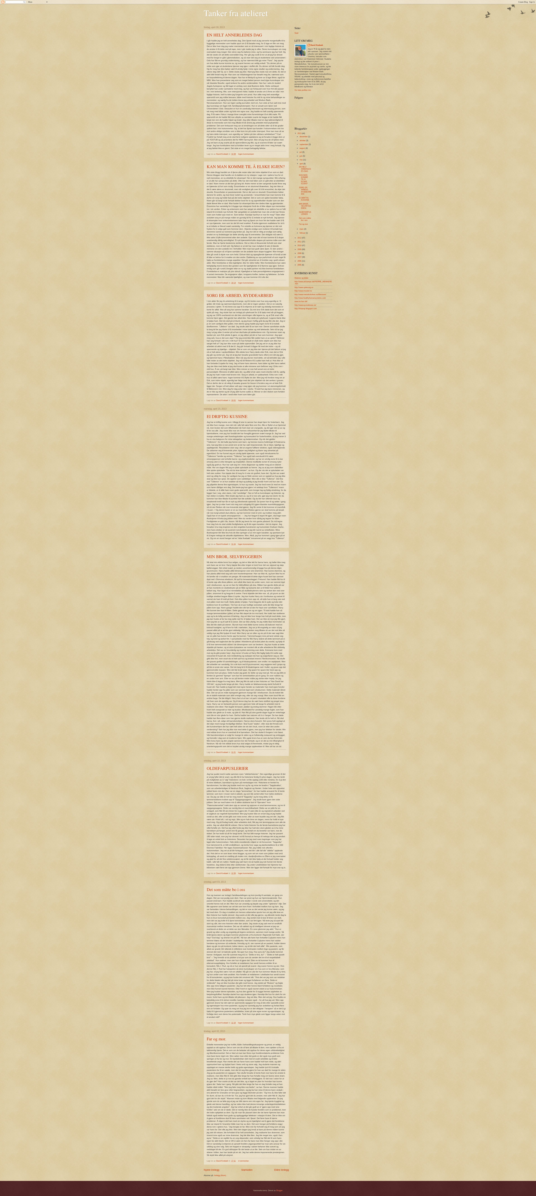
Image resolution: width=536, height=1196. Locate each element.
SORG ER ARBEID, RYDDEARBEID (240, 295)
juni (301, 156)
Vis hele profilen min (303, 90)
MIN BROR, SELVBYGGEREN (234, 556)
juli (301, 152)
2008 (299, 253)
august (303, 148)
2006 (299, 261)
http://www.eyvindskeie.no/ (305, 305)
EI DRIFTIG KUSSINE (227, 416)
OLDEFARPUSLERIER (227, 768)
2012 (299, 238)
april (301, 164)
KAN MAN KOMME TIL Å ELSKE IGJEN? (246, 166)
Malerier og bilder (301, 278)
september (304, 144)
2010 (299, 245)
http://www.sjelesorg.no (304, 287)
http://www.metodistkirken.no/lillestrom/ (310, 294)
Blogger (279, 1190)
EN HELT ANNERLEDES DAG (234, 35)
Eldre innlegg (281, 1170)
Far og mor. (216, 1038)
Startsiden (247, 1170)
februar (303, 233)
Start (296, 33)
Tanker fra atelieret (236, 12)
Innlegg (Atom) (220, 1175)
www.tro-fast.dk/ (301, 301)
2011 (299, 242)
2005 (299, 265)
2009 (299, 249)
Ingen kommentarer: (246, 154)
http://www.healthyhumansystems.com (310, 298)
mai (301, 160)
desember (304, 137)
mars (302, 229)
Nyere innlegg (211, 1170)
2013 (299, 133)
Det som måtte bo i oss (226, 889)
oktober (303, 140)
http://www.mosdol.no (303, 291)
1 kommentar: (244, 1161)
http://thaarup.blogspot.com (306, 309)
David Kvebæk (317, 45)
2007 (299, 257)
